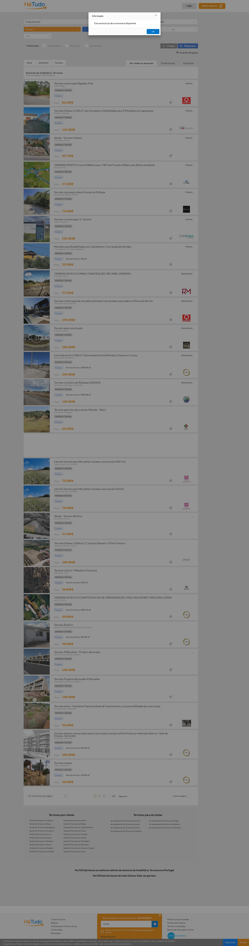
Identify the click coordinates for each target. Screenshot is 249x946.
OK (153, 31)
